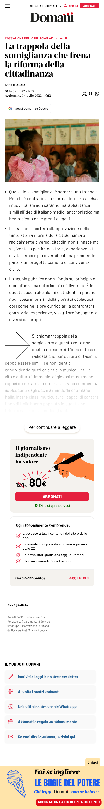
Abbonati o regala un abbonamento (47, 721)
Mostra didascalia (52, 150)
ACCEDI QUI (79, 578)
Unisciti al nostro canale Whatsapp (47, 706)
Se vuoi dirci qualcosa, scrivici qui (46, 736)
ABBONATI (52, 496)
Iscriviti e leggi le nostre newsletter (48, 676)
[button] (84, 94)
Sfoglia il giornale (44, 6)
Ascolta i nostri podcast (38, 691)
